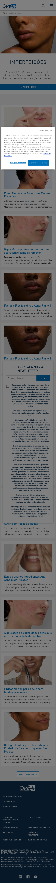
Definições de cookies (18, 163)
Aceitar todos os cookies (38, 163)
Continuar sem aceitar (45, 130)
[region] (28, 148)
